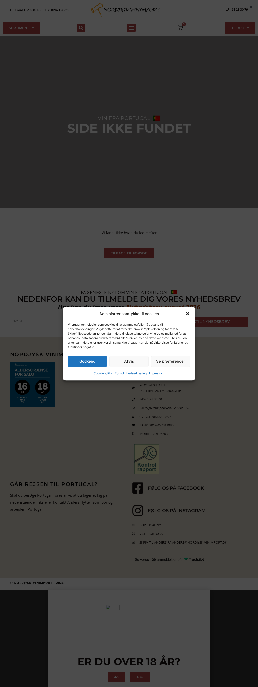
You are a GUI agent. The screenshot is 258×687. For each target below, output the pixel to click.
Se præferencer (170, 361)
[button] (187, 313)
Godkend (87, 361)
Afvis (129, 361)
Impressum (156, 373)
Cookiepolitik (103, 373)
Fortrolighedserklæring (131, 373)
